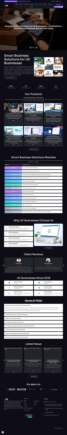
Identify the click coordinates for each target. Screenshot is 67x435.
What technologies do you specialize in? (15, 329)
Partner (35, 403)
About (21, 4)
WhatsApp (29, 1)
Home (17, 4)
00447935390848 (22, 1)
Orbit (62, 428)
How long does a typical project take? (14, 322)
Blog (37, 4)
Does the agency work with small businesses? (16, 314)
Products (26, 4)
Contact (49, 4)
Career (44, 4)
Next (63, 265)
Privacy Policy (27, 410)
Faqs (40, 4)
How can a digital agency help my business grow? (17, 333)
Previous (3, 265)
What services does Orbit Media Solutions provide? (18, 305)
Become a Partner (32, 5)
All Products (36, 401)
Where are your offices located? (13, 318)
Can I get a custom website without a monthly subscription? (19, 325)
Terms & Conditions (28, 408)
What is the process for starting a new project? (16, 337)
